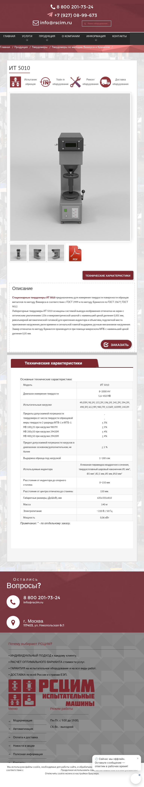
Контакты (19, 762)
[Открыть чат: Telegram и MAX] (135, 779)
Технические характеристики (108, 275)
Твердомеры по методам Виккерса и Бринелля (81, 47)
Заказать (119, 345)
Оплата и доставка (25, 737)
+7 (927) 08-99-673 (75, 15)
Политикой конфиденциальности (42, 770)
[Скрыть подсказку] (137, 758)
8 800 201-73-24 (75, 7)
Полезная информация (28, 754)
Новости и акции (23, 745)
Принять (72, 780)
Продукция (21, 47)
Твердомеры (39, 47)
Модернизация (22, 720)
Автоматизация (23, 729)
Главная (5, 47)
